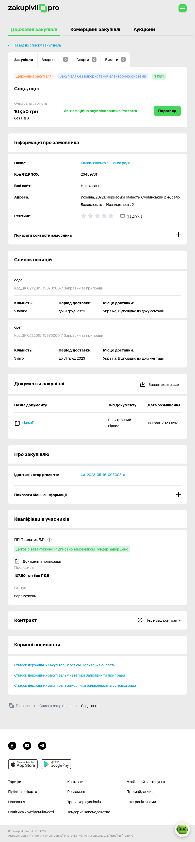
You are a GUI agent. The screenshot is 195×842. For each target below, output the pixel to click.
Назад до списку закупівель (37, 45)
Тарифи (14, 781)
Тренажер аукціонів (84, 802)
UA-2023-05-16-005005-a (103, 474)
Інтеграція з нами (141, 802)
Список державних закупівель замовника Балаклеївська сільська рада (75, 685)
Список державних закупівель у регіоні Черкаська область (64, 665)
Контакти (75, 781)
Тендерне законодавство (88, 812)
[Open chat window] (182, 829)
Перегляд (167, 111)
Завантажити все (163, 384)
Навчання (16, 802)
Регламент (76, 791)
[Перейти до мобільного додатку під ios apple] (23, 764)
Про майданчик (140, 791)
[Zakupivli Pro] (33, 8)
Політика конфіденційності (31, 812)
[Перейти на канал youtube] (27, 745)
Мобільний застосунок (145, 781)
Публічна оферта (22, 791)
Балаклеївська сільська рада (105, 163)
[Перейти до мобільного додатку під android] (56, 764)
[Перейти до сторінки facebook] (12, 745)
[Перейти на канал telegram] (42, 745)
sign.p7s (28, 422)
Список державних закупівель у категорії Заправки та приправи (69, 675)
